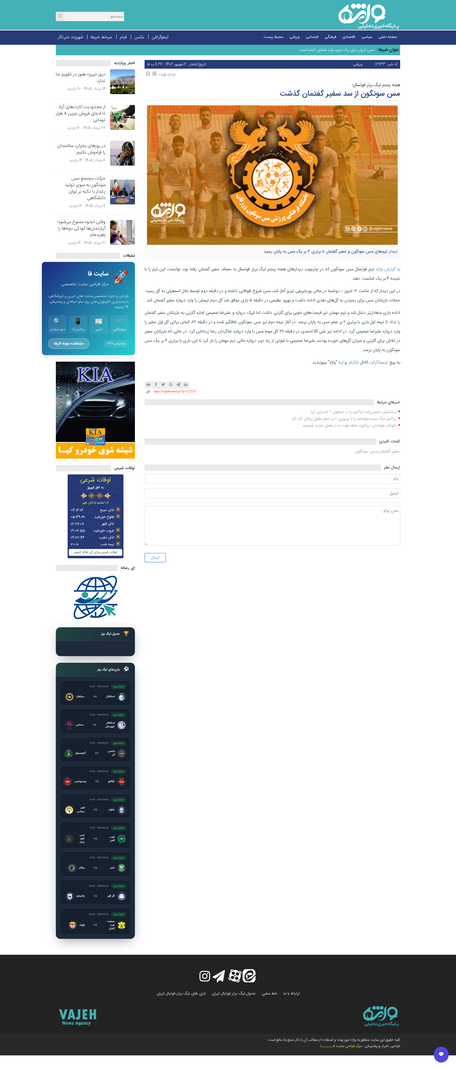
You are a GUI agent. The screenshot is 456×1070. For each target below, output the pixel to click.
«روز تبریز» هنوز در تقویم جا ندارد (80, 78)
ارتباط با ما (292, 993)
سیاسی (366, 37)
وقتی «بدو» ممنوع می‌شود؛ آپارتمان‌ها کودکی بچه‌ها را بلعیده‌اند (81, 228)
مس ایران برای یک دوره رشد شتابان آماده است (336, 50)
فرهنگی (330, 37)
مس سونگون (366, 451)
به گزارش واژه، (388, 269)
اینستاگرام (379, 362)
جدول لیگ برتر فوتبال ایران (234, 993)
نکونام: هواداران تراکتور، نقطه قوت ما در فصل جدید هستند (349, 425)
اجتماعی (312, 37)
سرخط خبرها (101, 37)
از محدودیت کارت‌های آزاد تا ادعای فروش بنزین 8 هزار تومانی (80, 113)
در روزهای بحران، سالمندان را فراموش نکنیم (81, 149)
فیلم (123, 37)
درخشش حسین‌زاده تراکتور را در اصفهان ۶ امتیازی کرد (353, 412)
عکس (139, 37)
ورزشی (294, 37)
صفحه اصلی (387, 37)
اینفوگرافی (160, 37)
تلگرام (354, 362)
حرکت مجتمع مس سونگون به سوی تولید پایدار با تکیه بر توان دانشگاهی (85, 188)
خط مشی (269, 993)
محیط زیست (273, 37)
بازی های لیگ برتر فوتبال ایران (181, 993)
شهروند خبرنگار (70, 37)
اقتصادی (348, 37)
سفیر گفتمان (389, 451)
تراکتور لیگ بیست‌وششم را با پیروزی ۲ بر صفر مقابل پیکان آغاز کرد (344, 418)
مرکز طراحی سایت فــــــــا (341, 1046)
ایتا (340, 362)
